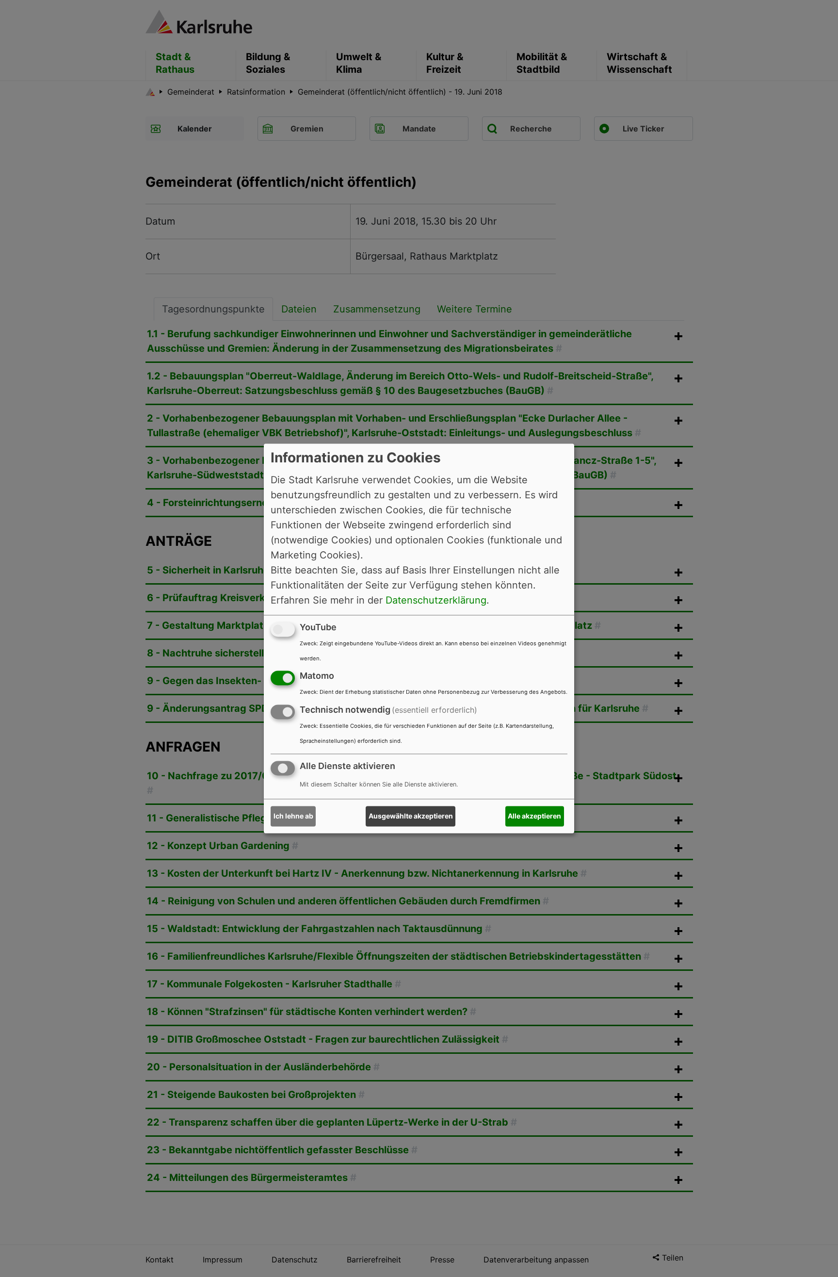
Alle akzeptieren (534, 816)
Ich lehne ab (293, 816)
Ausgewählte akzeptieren (411, 816)
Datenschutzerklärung (436, 600)
